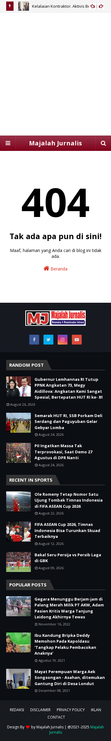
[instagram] (63, 340)
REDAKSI (17, 709)
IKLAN (96, 709)
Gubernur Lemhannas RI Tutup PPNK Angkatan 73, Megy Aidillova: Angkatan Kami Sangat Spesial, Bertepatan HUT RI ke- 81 (69, 388)
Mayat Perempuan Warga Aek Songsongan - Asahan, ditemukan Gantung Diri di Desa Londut (70, 677)
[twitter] (48, 340)
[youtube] (77, 340)
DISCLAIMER (40, 709)
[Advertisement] (55, 74)
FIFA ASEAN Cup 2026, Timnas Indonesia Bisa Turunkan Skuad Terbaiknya (67, 530)
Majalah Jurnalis (55, 143)
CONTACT (56, 717)
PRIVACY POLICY (71, 709)
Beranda (58, 269)
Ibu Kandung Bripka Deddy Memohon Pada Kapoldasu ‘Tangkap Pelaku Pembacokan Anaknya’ (65, 644)
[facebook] (34, 340)
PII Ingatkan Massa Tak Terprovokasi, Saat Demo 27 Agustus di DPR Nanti (63, 451)
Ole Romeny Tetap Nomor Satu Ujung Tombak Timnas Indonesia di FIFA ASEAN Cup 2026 (69, 500)
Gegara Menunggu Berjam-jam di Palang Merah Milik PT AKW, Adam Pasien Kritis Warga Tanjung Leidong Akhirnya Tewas (69, 608)
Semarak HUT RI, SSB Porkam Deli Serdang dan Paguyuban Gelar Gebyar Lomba (68, 421)
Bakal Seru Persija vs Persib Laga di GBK (68, 558)
